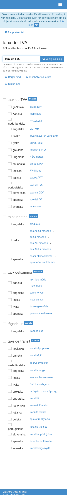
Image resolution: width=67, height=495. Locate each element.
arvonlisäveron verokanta (44, 135)
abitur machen (38, 237)
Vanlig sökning (53, 59)
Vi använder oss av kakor (15, 491)
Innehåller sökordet (40, 77)
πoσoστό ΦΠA (38, 149)
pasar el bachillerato (41, 256)
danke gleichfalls (39, 306)
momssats (35, 113)
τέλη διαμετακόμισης (43, 391)
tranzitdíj (34, 398)
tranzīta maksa (38, 412)
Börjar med (14, 77)
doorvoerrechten (39, 362)
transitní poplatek (39, 348)
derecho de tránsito (41, 441)
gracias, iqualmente (41, 313)
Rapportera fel (15, 32)
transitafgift (36, 355)
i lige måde (36, 285)
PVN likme (35, 170)
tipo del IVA (36, 199)
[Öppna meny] (60, 4)
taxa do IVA (36, 185)
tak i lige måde (38, 279)
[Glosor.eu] (9, 4)
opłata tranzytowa (40, 419)
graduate (35, 224)
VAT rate (34, 129)
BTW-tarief (36, 121)
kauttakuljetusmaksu (41, 377)
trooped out (36, 331)
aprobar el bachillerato (42, 262)
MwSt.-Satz (36, 142)
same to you (37, 292)
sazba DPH (36, 106)
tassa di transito (39, 405)
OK (36, 25)
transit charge (37, 370)
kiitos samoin (37, 299)
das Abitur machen (40, 231)
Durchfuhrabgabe (39, 384)
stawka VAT (36, 177)
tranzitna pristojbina (41, 434)
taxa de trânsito (38, 426)
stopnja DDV (37, 192)
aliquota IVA (36, 163)
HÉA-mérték (36, 156)
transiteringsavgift (40, 448)
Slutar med (14, 84)
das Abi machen (39, 243)
